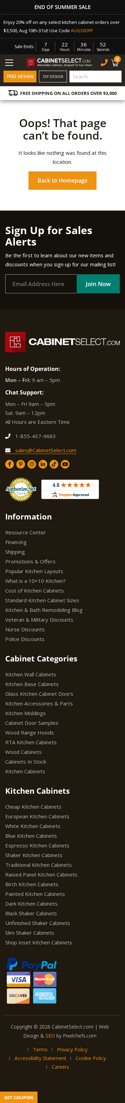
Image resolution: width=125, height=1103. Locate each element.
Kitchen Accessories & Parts (39, 703)
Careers (60, 1067)
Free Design (20, 76)
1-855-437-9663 (35, 436)
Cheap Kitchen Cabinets (33, 806)
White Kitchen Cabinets (32, 825)
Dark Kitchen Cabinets (31, 903)
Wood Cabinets (23, 751)
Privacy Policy (72, 1049)
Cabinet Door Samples (31, 722)
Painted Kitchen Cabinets (35, 893)
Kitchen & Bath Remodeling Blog (44, 609)
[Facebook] (9, 464)
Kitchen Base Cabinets (32, 684)
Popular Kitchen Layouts (34, 571)
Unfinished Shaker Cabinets (37, 922)
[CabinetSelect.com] (60, 62)
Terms (40, 1049)
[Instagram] (31, 464)
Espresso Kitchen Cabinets (37, 845)
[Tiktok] (54, 464)
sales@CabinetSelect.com (45, 450)
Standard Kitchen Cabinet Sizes (42, 600)
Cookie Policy (91, 1058)
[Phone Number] (104, 62)
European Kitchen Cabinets (37, 816)
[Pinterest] (20, 464)
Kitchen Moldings (25, 713)
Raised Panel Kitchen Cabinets (41, 874)
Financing (16, 542)
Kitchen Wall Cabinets (30, 674)
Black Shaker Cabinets (31, 913)
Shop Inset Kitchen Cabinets (38, 942)
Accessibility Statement (40, 1058)
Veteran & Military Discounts (39, 619)
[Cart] (115, 62)
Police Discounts (24, 638)
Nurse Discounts (25, 629)
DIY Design (53, 76)
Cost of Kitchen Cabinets (34, 590)
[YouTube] (65, 464)
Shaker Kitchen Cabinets (33, 855)
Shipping (15, 551)
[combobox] (95, 76)
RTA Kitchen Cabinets (31, 742)
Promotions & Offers (30, 561)
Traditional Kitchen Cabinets (38, 864)
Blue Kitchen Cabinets (31, 835)
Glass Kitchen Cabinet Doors (39, 693)
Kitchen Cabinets (25, 771)
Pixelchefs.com (80, 1035)
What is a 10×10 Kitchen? (35, 580)
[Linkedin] (43, 464)
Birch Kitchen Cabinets (31, 884)
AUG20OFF (82, 30)
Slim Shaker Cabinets (29, 932)
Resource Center (25, 532)
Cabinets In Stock (25, 761)
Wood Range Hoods (29, 732)
